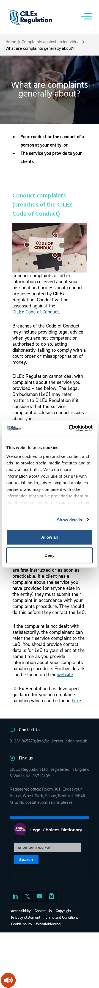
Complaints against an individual (51, 41)
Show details (69, 519)
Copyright (63, 910)
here (76, 700)
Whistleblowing (48, 923)
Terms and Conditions (61, 917)
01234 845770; (23, 741)
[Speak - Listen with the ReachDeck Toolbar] (8, 980)
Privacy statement (25, 917)
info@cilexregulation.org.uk (62, 741)
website (65, 674)
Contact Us (43, 910)
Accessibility (21, 910)
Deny (49, 555)
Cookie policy (21, 923)
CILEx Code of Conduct (35, 312)
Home (11, 41)
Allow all (49, 537)
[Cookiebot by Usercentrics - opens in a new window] (70, 428)
